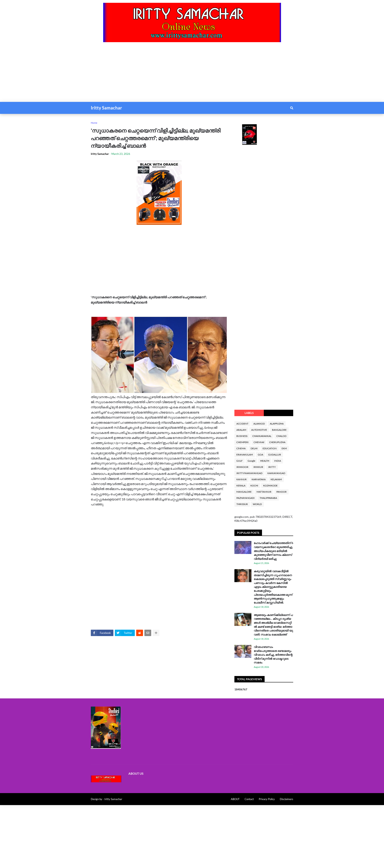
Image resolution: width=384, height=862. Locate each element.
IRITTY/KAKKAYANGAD (249, 473)
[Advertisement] (120, 74)
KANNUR (241, 479)
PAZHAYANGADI (245, 497)
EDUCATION (270, 448)
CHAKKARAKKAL (261, 435)
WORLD (257, 504)
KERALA (240, 485)
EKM (284, 448)
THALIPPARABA (268, 497)
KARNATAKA (259, 479)
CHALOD (281, 435)
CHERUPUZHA (277, 442)
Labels (249, 413)
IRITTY (272, 466)
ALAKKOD (259, 423)
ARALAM (241, 429)
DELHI (254, 448)
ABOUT (235, 799)
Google (251, 460)
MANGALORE (244, 491)
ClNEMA (241, 448)
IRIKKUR (258, 466)
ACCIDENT (242, 423)
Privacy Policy (267, 799)
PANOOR (281, 491)
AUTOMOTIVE (259, 429)
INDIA (277, 460)
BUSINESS (241, 435)
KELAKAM (276, 479)
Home (94, 122)
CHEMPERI (242, 442)
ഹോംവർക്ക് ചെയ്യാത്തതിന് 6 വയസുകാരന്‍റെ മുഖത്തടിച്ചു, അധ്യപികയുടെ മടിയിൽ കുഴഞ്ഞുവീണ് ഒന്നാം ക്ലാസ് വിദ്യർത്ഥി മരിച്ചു (273, 550)
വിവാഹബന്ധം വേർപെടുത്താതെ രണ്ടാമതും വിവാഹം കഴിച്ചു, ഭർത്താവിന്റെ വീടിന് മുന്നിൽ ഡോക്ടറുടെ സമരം (273, 654)
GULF (239, 460)
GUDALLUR (274, 454)
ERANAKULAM (244, 454)
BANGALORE (279, 429)
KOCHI (254, 485)
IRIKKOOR (242, 466)
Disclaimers (286, 799)
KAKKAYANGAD (276, 473)
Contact (249, 799)
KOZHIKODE (270, 485)
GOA (260, 454)
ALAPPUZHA (277, 423)
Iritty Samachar (106, 107)
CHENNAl (259, 442)
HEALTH (264, 460)
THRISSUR (242, 504)
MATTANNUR (264, 491)
